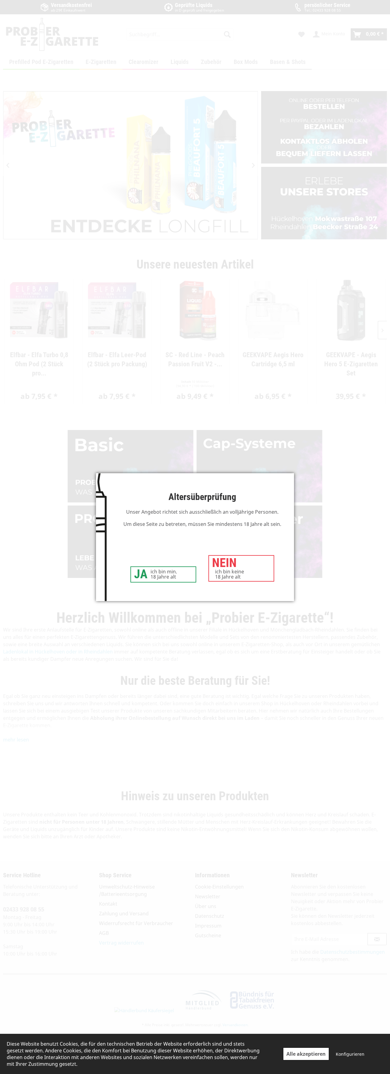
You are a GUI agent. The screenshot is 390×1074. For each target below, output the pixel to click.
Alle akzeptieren (306, 1054)
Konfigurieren (350, 1054)
